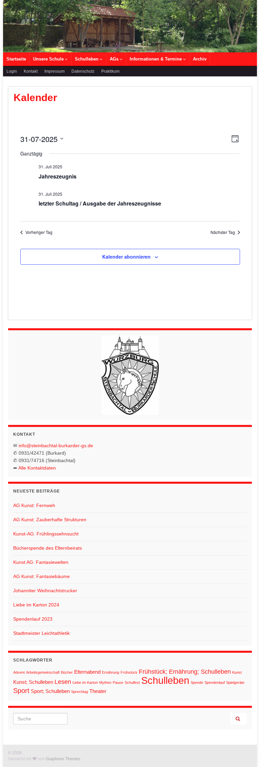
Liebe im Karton (85, 682)
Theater (97, 691)
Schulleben (87, 59)
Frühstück (129, 672)
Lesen (63, 681)
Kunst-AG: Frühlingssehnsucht (46, 533)
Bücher (67, 672)
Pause (118, 682)
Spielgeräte (235, 682)
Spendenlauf (214, 682)
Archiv (200, 59)
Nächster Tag (223, 232)
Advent (19, 672)
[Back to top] (244, 751)
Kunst (237, 672)
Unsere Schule (49, 59)
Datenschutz (82, 71)
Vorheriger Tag (38, 232)
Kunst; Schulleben (33, 682)
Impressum (54, 71)
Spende (197, 682)
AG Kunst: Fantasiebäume (41, 576)
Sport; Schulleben (50, 691)
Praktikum (110, 71)
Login (11, 71)
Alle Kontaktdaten (37, 468)
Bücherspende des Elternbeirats (47, 548)
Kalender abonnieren (126, 256)
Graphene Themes (63, 759)
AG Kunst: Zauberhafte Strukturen (49, 519)
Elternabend (87, 672)
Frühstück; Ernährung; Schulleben (185, 671)
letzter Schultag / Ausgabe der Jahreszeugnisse (100, 203)
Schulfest (132, 682)
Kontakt (31, 71)
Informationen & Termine (156, 59)
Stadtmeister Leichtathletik (41, 633)
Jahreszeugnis (58, 176)
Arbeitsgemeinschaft (43, 672)
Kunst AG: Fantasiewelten (40, 562)
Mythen (105, 682)
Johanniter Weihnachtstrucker (45, 590)
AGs (115, 59)
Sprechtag (79, 692)
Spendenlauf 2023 (32, 619)
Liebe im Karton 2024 (36, 604)
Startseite (16, 59)
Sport (21, 690)
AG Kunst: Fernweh (34, 505)
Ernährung (110, 672)
